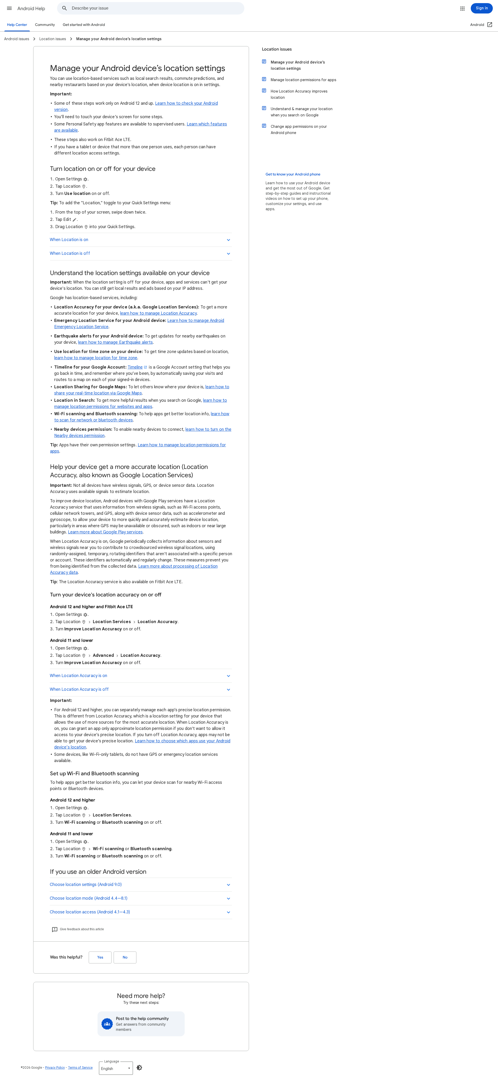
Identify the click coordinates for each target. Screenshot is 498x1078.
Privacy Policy (55, 1067)
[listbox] (116, 1068)
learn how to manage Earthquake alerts (115, 342)
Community (45, 25)
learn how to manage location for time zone (95, 358)
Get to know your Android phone (293, 174)
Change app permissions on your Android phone (299, 129)
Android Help (31, 8)
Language (111, 1061)
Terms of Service (80, 1067)
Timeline (135, 367)
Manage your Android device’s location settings (298, 65)
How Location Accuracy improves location (299, 94)
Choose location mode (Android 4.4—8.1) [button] (88, 898)
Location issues (277, 49)
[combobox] (158, 8)
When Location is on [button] (69, 239)
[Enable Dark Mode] (139, 1067)
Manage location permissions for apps (303, 79)
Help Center (17, 25)
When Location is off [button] (70, 253)
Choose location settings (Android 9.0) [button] (86, 884)
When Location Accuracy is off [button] (79, 689)
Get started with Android (84, 25)
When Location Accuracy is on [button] (78, 675)
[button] (9, 8)
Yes (100, 957)
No (125, 957)
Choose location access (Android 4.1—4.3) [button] (90, 912)
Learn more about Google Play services (105, 532)
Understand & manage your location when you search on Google (302, 112)
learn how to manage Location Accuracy (158, 313)
